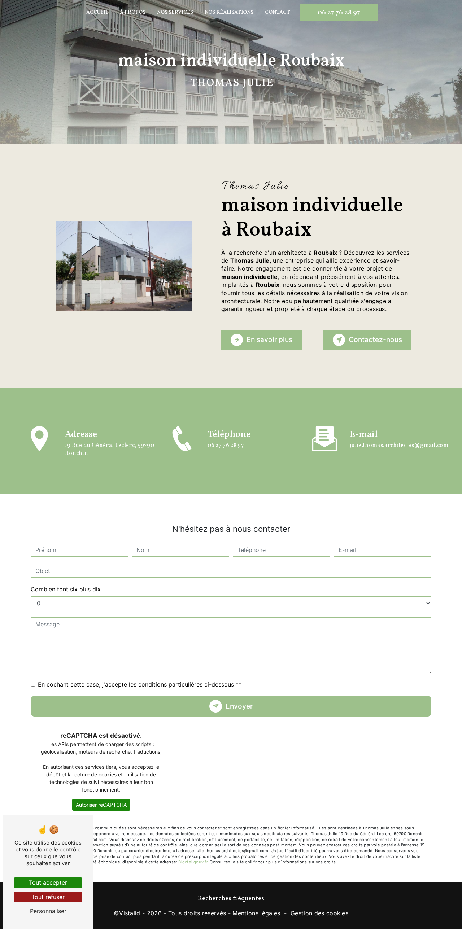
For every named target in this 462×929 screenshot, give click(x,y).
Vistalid (129, 913)
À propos (132, 12)
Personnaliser (48, 911)
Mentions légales (256, 913)
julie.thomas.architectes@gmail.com (399, 446)
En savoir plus (269, 339)
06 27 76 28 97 (339, 12)
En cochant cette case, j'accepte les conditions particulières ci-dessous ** (139, 684)
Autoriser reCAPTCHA (101, 805)
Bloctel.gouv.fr (192, 861)
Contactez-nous (375, 339)
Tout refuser (48, 896)
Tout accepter (48, 882)
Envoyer (239, 706)
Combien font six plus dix (66, 589)
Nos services (175, 12)
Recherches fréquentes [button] (231, 898)
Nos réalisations (229, 12)
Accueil (97, 12)
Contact (277, 12)
